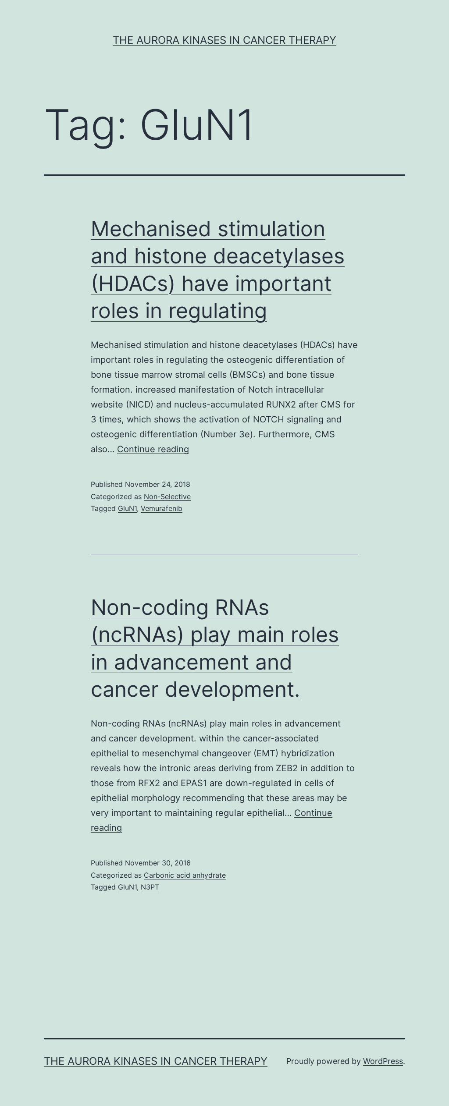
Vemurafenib (161, 508)
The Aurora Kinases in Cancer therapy (224, 40)
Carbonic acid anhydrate (185, 875)
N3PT (150, 887)
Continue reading (153, 449)
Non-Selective (167, 496)
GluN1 (127, 508)
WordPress (383, 1061)
